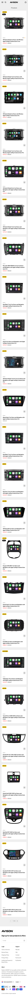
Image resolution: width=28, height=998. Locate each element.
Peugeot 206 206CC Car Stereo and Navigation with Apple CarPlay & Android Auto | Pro (14, 567)
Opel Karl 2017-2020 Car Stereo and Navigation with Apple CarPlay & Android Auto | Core (14, 833)
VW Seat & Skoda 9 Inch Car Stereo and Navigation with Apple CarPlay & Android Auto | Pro (14, 189)
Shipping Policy (5, 955)
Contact (17, 955)
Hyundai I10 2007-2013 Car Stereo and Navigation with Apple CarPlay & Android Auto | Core (14, 911)
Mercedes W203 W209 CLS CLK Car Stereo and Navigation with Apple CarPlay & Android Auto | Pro (13, 267)
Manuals (17, 949)
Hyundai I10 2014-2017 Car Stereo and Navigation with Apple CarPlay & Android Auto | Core (14, 872)
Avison (4, 37)
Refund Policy (5, 952)
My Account (18, 957)
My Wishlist (18, 960)
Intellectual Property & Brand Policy (7, 961)
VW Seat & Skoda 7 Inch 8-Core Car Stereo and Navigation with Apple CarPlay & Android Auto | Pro (14, 380)
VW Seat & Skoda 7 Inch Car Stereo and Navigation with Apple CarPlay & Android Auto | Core (14, 228)
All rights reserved (12, 993)
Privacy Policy (5, 957)
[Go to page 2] (17, 920)
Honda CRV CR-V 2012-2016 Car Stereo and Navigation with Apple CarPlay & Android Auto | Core (14, 756)
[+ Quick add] (24, 70)
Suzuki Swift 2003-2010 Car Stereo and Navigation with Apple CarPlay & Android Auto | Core (14, 795)
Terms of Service (6, 949)
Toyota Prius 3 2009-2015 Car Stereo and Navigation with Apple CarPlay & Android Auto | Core (14, 717)
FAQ (16, 952)
